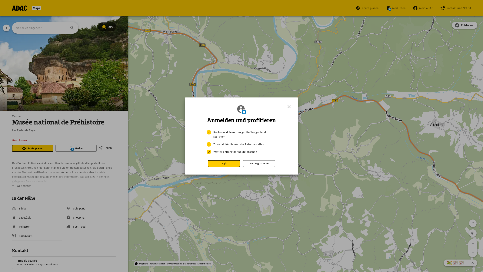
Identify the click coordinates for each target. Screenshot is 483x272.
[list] (241, 142)
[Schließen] (289, 106)
